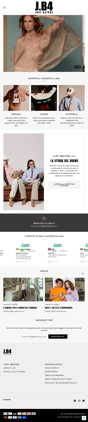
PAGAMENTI (52, 368)
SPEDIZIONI (51, 371)
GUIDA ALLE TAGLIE (14, 371)
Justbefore (70, 414)
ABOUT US (9, 368)
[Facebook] (75, 401)
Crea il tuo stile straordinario (58, 307)
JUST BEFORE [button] (11, 364)
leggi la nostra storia (64, 185)
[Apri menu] (6, 7)
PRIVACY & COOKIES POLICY (61, 383)
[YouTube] (84, 401)
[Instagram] (79, 401)
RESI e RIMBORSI (54, 375)
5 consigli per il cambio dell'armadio (20, 307)
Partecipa (57, 336)
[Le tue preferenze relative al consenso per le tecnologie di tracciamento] (84, 418)
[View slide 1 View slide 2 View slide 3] (44, 43)
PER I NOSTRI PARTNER (58, 379)
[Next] (83, 274)
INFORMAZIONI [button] (53, 364)
